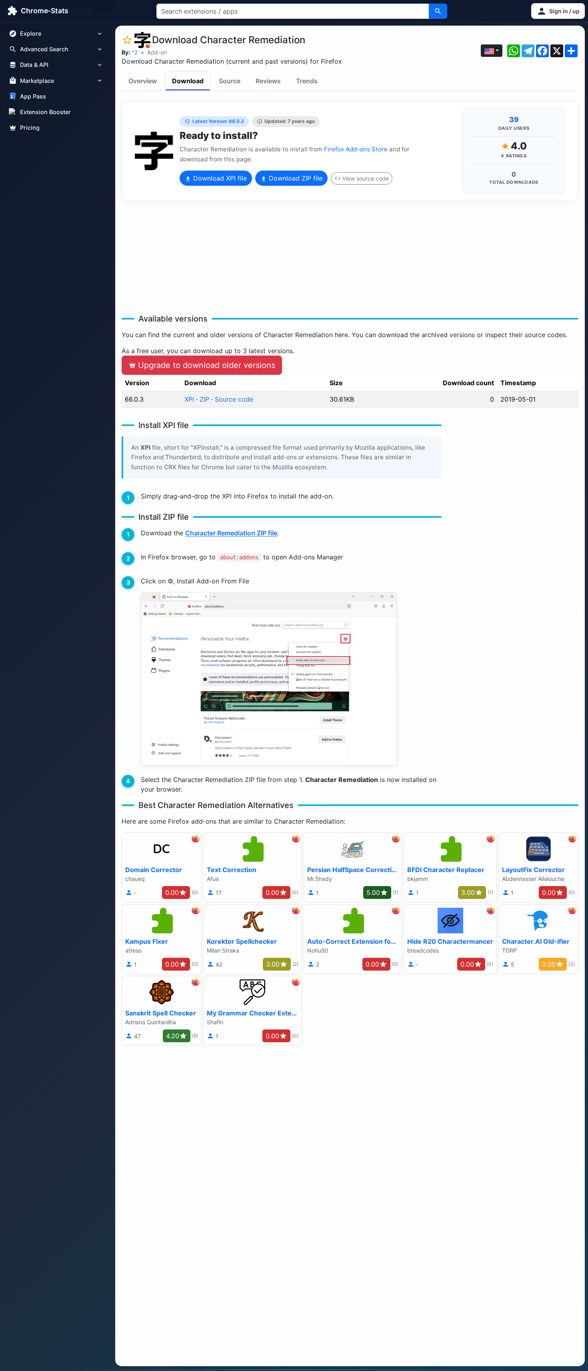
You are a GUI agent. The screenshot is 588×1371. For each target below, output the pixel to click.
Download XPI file (219, 178)
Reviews (268, 81)
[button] (558, 11)
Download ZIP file (294, 178)
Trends (307, 81)
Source (229, 81)
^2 (135, 52)
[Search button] (438, 11)
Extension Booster (45, 112)
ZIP (204, 399)
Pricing (30, 127)
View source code (365, 178)
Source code (234, 399)
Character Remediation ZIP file (231, 533)
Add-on (157, 52)
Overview (142, 81)
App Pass (33, 96)
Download (188, 81)
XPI (189, 399)
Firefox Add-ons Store (356, 149)
